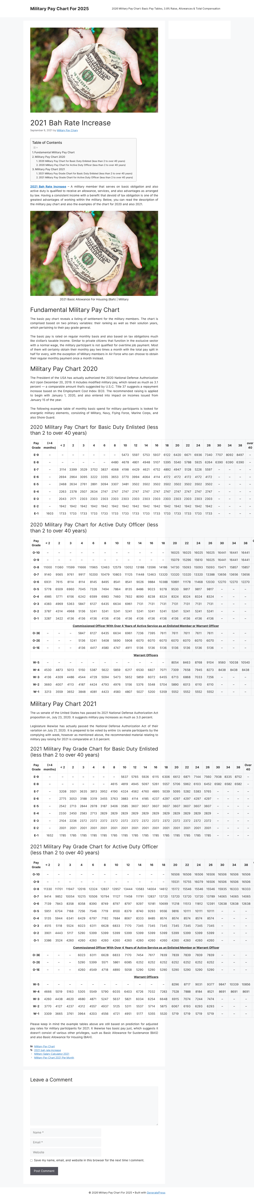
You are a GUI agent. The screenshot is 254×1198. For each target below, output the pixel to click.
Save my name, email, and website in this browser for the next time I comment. (89, 1160)
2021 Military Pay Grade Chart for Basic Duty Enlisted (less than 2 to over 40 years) (85, 173)
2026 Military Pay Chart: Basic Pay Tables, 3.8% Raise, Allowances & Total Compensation (166, 8)
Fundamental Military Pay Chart (54, 152)
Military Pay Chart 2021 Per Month (54, 1057)
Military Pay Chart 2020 (50, 156)
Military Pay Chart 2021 (50, 169)
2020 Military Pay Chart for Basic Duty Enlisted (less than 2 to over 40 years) (82, 161)
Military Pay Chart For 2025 (59, 8)
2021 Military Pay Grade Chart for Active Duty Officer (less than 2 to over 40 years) (86, 177)
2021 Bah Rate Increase (48, 186)
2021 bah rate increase (47, 1050)
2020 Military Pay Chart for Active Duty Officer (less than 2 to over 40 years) (82, 165)
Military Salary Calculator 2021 (51, 1053)
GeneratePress (156, 1192)
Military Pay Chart (44, 1046)
